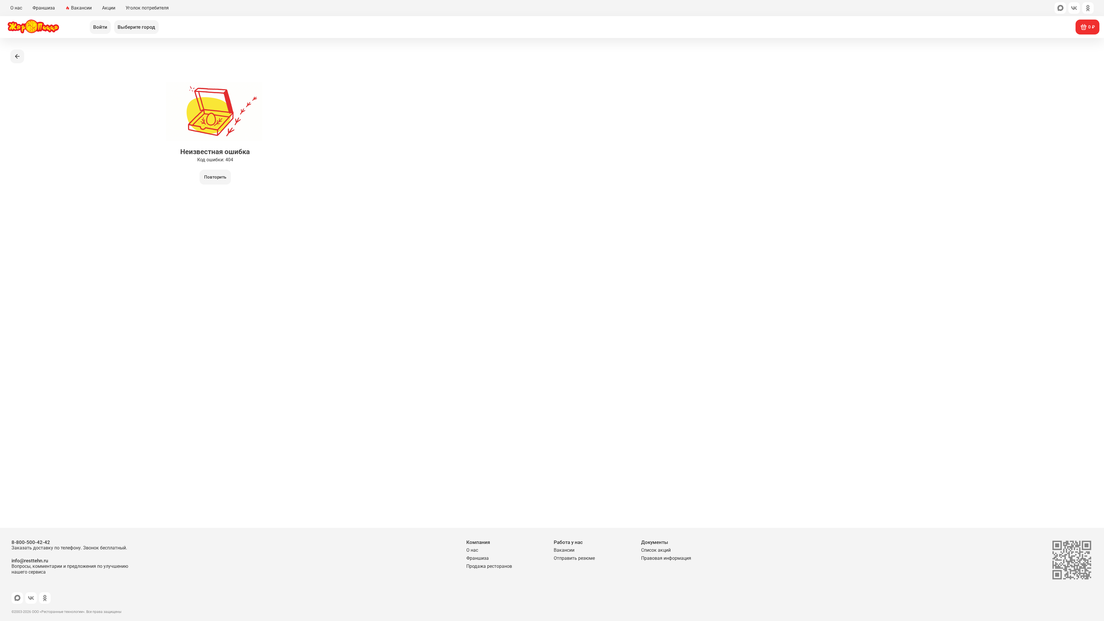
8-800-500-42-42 (69, 545)
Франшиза (43, 8)
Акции (108, 8)
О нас (16, 8)
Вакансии (81, 8)
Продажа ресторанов (489, 566)
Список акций (656, 550)
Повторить (215, 177)
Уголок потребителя (147, 8)
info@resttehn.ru (70, 566)
